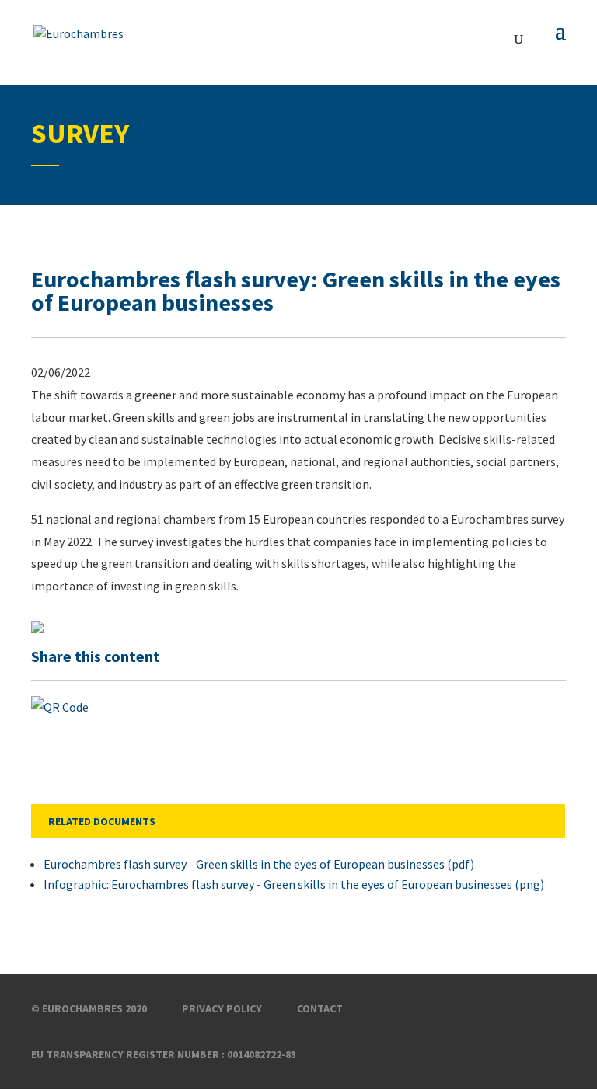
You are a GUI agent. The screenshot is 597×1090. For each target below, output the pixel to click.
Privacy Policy (222, 1008)
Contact (320, 1008)
